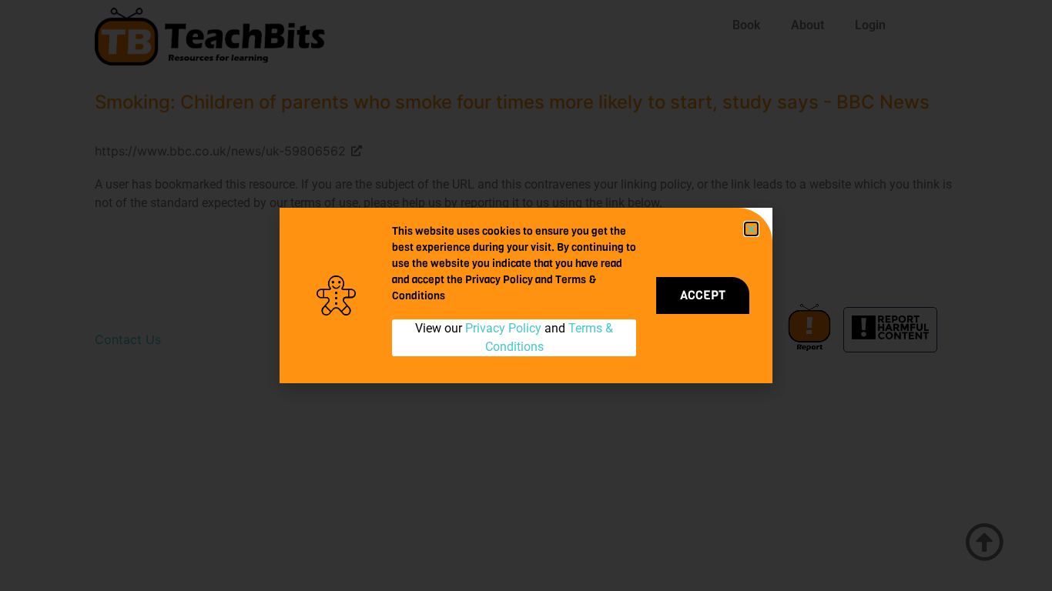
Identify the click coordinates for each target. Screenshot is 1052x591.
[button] (751, 229)
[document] (526, 295)
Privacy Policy (503, 328)
